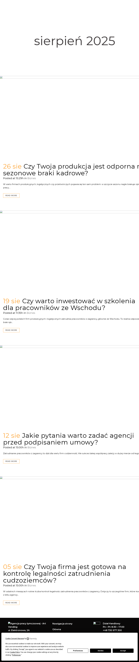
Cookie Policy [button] (15, 652)
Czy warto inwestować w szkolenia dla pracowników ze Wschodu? (69, 304)
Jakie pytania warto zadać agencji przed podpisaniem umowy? (68, 439)
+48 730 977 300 (112, 630)
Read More (11, 195)
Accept (123, 651)
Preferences (78, 651)
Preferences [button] (16, 655)
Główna (56, 629)
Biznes (31, 178)
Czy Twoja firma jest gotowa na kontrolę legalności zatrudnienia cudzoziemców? (64, 573)
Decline (100, 651)
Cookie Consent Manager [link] (14, 638)
